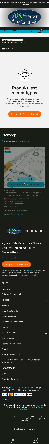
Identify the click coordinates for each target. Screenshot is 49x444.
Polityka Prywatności (11, 294)
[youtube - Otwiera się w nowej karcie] (40, 231)
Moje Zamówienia (10, 311)
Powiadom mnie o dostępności (25, 184)
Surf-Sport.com (26, 387)
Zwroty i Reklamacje (11, 354)
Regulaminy (7, 289)
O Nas (4, 374)
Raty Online (7, 349)
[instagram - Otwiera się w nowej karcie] (31, 231)
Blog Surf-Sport (9, 379)
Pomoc (5, 327)
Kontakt (5, 305)
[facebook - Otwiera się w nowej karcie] (36, 231)
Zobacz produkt (24, 179)
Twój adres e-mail (9, 258)
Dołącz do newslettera (16, 264)
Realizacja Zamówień (11, 344)
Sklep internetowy (23, 429)
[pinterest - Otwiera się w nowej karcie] (26, 231)
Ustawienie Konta (9, 316)
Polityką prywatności (28, 275)
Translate (22, 42)
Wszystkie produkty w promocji (14, 141)
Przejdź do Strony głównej (24, 114)
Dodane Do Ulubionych (12, 321)
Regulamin (31, 270)
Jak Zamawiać (8, 338)
